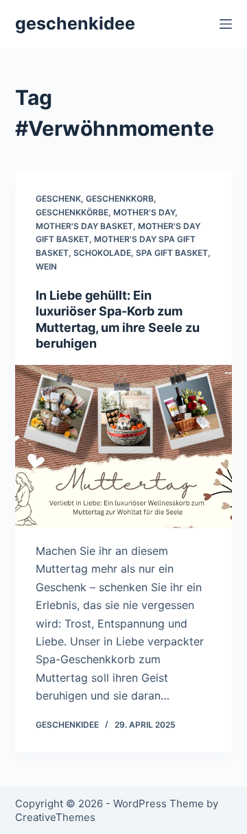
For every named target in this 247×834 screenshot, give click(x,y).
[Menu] (226, 24)
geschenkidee (75, 23)
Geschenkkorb (120, 198)
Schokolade (102, 253)
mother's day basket (84, 226)
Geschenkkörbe (72, 212)
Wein (46, 266)
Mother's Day (144, 212)
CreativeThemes (55, 817)
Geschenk (58, 198)
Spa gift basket (172, 253)
